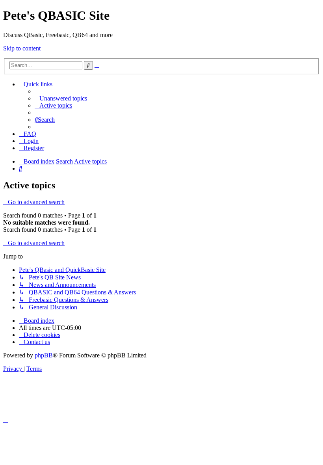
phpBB (44, 355)
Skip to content (22, 48)
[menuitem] (61, 98)
